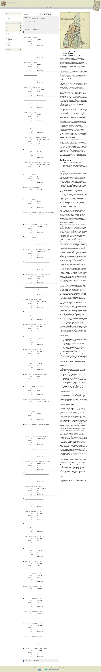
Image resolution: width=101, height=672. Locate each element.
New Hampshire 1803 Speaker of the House (34, 486)
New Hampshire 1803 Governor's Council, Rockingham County (37, 461)
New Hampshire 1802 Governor (31, 237)
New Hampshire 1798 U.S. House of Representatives (35, 137)
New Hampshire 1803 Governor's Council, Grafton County (36, 436)
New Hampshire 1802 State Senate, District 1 (34, 312)
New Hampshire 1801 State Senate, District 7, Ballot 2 (36, 224)
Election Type (8, 49)
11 (32, 32)
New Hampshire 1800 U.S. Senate (32, 187)
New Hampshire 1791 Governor (30, 37)
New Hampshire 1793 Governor (30, 62)
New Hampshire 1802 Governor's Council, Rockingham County (37, 249)
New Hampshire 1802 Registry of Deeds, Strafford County (36, 287)
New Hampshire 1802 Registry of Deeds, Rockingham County (37, 274)
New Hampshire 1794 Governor (30, 75)
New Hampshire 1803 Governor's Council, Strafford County (37, 474)
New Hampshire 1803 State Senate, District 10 (34, 511)
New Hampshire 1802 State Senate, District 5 (34, 336)
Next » (36, 32)
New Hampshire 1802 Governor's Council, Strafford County (37, 262)
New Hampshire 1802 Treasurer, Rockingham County (36, 374)
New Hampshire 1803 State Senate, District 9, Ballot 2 (36, 648)
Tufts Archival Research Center (52, 667)
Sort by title (26, 29)
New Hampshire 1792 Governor (30, 50)
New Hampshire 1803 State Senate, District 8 (34, 623)
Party (6, 30)
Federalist (8, 36)
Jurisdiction (7, 27)
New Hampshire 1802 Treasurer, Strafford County (35, 386)
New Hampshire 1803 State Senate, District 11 (34, 524)
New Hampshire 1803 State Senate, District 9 (34, 636)
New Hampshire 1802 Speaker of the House (34, 299)
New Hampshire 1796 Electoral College (32, 87)
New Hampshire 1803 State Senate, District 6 (34, 598)
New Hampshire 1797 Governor (30, 112)
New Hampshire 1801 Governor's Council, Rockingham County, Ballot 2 (39, 212)
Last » (39, 32)
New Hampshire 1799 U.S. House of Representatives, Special (37, 162)
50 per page (35, 29)
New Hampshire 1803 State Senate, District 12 (34, 536)
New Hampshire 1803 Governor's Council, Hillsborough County (37, 449)
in (39, 14)
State (6, 13)
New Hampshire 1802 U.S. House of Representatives (35, 399)
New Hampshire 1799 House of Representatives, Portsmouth (37, 149)
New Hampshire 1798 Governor (30, 125)
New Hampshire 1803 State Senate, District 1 (34, 499)
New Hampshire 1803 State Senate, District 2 (34, 548)
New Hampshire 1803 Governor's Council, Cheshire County (37, 424)
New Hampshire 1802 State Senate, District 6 (34, 349)
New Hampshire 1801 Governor (31, 199)
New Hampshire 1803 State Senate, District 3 (34, 561)
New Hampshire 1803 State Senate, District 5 (34, 586)
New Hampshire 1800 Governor (31, 174)
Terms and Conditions (63, 667)
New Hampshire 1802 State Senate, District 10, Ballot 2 (36, 324)
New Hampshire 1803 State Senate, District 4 (34, 573)
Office (6, 25)
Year (6, 22)
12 (34, 32)
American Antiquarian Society (39, 667)
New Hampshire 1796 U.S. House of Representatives (35, 100)
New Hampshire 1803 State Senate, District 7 (34, 611)
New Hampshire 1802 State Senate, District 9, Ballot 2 (36, 361)
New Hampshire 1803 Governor (31, 411)
